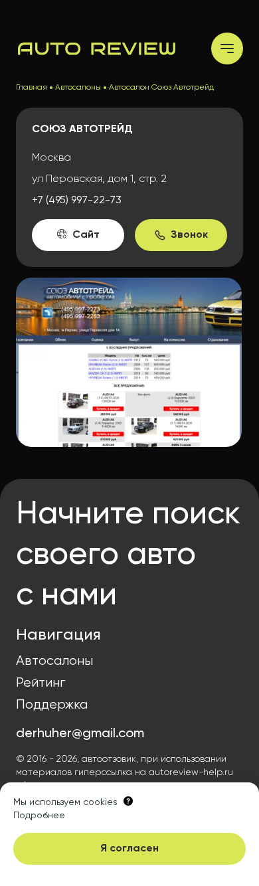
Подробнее (39, 815)
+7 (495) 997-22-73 (77, 200)
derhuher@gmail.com (80, 734)
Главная (31, 88)
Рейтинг (40, 683)
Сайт (86, 235)
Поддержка (52, 705)
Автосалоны (78, 88)
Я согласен (129, 848)
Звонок (189, 235)
